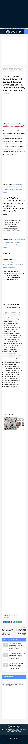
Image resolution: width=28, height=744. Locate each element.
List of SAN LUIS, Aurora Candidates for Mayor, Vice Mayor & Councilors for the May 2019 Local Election (17, 646)
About (9, 737)
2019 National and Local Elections (13, 68)
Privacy (10, 738)
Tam (5, 93)
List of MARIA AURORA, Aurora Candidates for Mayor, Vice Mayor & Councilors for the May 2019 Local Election (17, 656)
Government (6, 617)
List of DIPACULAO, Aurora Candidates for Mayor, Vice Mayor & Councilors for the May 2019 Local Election (17, 666)
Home (4, 68)
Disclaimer (16, 738)
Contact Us (22, 737)
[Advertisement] (14, 14)
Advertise (15, 737)
